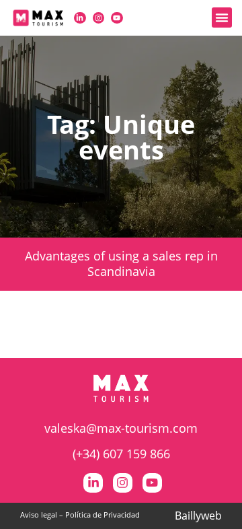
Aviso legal (38, 514)
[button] (222, 17)
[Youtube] (117, 18)
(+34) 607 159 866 (121, 454)
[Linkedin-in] (80, 18)
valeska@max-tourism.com (121, 428)
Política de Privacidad (102, 514)
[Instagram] (99, 18)
